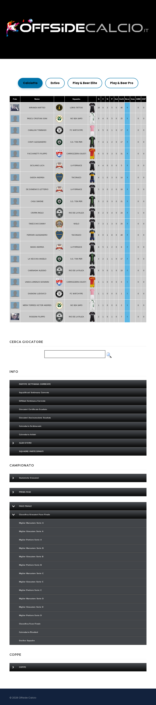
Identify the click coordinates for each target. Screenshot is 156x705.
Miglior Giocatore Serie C (31, 582)
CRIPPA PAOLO (37, 213)
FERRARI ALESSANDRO (37, 235)
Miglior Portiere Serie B (30, 565)
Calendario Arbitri (27, 434)
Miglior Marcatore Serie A (31, 523)
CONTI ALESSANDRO (37, 142)
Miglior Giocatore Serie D (31, 607)
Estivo (55, 83)
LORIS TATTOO (76, 108)
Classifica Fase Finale (30, 624)
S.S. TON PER (76, 142)
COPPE (22, 667)
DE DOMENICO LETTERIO (37, 189)
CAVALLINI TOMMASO (37, 130)
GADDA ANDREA (37, 178)
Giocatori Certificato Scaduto (33, 409)
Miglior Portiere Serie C (30, 590)
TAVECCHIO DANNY (37, 224)
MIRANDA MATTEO (37, 108)
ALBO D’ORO (25, 443)
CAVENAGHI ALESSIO (37, 271)
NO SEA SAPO (76, 119)
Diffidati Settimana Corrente (32, 401)
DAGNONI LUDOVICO (37, 294)
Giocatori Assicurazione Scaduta (35, 418)
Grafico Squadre (27, 641)
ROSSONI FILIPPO (37, 317)
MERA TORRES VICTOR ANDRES (37, 305)
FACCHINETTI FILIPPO (37, 154)
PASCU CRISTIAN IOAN (37, 119)
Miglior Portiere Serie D (30, 615)
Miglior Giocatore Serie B (31, 556)
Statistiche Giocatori (29, 478)
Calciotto (30, 83)
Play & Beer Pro (121, 83)
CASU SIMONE (37, 201)
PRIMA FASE (25, 492)
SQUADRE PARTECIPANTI (31, 451)
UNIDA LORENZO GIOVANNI (37, 282)
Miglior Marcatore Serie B (31, 548)
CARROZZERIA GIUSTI (76, 154)
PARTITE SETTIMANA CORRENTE (35, 384)
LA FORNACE (76, 166)
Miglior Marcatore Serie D (31, 598)
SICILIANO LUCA (37, 166)
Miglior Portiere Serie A (30, 540)
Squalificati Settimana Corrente (34, 392)
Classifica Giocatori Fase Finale (34, 514)
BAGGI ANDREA (37, 247)
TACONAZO (76, 178)
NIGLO (76, 224)
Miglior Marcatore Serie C (31, 573)
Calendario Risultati (28, 632)
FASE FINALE (25, 506)
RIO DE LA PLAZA (76, 213)
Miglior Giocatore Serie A (31, 531)
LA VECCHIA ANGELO (37, 259)
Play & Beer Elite (85, 83)
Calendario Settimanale (30, 426)
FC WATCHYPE (76, 130)
